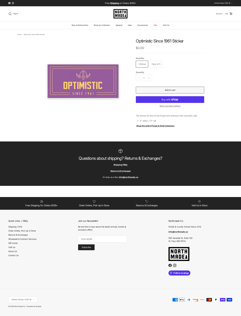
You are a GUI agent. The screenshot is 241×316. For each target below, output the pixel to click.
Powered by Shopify (33, 306)
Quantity (140, 72)
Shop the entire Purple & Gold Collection (155, 126)
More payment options (170, 106)
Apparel (119, 25)
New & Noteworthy (80, 25)
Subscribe (86, 247)
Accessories (142, 25)
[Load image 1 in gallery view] (83, 82)
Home (19, 34)
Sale (155, 25)
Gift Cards (13, 243)
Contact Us (13, 255)
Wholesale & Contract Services (22, 239)
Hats (130, 25)
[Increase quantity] (149, 78)
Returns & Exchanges (18, 235)
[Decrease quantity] (138, 78)
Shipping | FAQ (15, 227)
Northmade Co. (20, 306)
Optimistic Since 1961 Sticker (34, 34)
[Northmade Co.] (120, 13)
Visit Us (166, 25)
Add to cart (170, 90)
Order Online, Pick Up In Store (22, 231)
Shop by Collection (102, 25)
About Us (12, 251)
